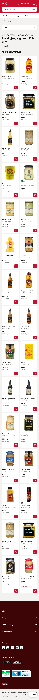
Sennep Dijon (6, 77)
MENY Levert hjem (8, 625)
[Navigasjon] (28, 3)
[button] (19, 27)
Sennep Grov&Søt (8, 469)
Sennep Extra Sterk (27, 577)
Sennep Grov (25, 112)
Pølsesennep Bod (27, 291)
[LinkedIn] (17, 647)
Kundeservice (7, 631)
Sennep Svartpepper (9, 398)
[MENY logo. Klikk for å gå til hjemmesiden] (5, 3)
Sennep (4, 184)
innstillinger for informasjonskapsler (16, 696)
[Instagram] (7, 647)
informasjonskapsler (19, 694)
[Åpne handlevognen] (34, 4)
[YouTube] (12, 647)
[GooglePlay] (6, 662)
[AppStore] (17, 662)
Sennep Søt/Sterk (27, 541)
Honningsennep (26, 434)
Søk (33, 9)
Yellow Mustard (7, 255)
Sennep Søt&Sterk (8, 327)
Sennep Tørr (25, 362)
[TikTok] (21, 647)
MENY (4, 611)
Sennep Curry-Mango (28, 398)
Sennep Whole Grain (9, 112)
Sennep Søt (6, 291)
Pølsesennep (25, 77)
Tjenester (5, 618)
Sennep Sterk (6, 148)
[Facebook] (3, 647)
